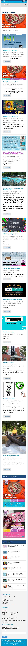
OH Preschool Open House (10, 234)
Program (16, 86)
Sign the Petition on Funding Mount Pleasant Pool (13, 188)
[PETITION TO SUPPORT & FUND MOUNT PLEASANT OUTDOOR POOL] (14, 143)
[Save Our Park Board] (14, 389)
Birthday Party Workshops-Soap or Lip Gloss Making (15, 546)
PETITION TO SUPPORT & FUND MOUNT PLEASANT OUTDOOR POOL (13, 153)
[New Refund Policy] (14, 323)
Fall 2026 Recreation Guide (11, 30)
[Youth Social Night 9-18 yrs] (5, 568)
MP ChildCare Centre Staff (11, 236)
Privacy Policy (21, 643)
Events (18, 54)
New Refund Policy (8, 332)
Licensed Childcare (11, 238)
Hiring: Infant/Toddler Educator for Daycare (15, 586)
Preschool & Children (17, 240)
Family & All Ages (14, 160)
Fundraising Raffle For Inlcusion (12, 299)
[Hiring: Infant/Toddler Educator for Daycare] (5, 586)
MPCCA (7, 52)
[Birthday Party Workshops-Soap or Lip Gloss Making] (5, 546)
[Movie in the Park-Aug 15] (14, 107)
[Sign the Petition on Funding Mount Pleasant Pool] (14, 179)
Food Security (20, 366)
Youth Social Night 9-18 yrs (13, 567)
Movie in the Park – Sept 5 (10, 50)
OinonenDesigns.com (17, 641)
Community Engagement (9, 54)
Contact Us (6, 643)
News (17, 56)
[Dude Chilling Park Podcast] (14, 437)
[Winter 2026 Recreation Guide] (14, 259)
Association (20, 52)
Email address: (5, 630)
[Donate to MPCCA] (14, 353)
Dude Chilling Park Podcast (11, 455)
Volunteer (8, 195)
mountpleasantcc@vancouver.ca (9, 604)
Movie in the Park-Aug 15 (10, 116)
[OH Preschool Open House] (14, 225)
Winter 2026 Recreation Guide (12, 268)
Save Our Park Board (9, 399)
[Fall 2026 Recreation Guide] (14, 73)
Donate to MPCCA (8, 362)
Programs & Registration (13, 643)
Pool (11, 161)
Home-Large (12, 56)
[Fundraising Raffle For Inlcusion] (14, 290)
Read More (7, 61)
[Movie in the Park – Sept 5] (14, 41)
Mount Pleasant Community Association (12, 640)
